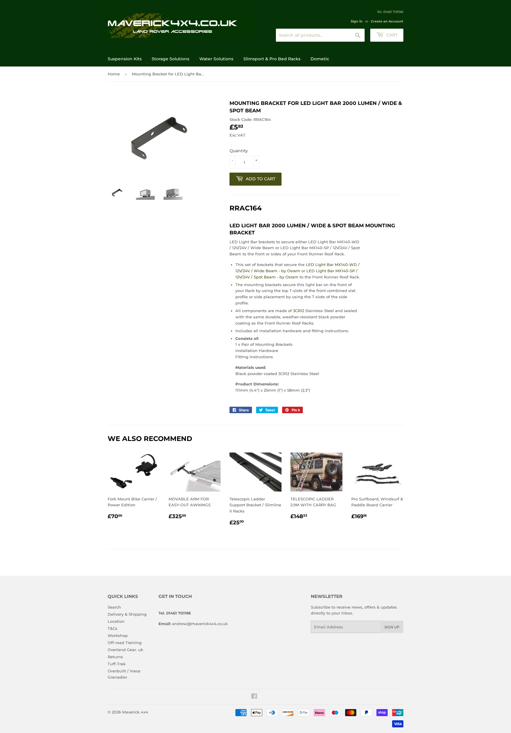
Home (114, 74)
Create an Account (387, 21)
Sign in (357, 21)
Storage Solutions (170, 58)
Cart (391, 35)
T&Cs (112, 628)
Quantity (238, 150)
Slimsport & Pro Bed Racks (271, 58)
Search (114, 607)
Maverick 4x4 (135, 712)
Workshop (118, 635)
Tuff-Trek (117, 663)
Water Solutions (216, 58)
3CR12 (299, 310)
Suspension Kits (125, 58)
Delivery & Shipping (127, 614)
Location (116, 621)
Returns (115, 656)
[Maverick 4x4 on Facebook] (254, 697)
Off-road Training (125, 642)
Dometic (320, 58)
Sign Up (392, 627)
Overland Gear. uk (125, 649)
